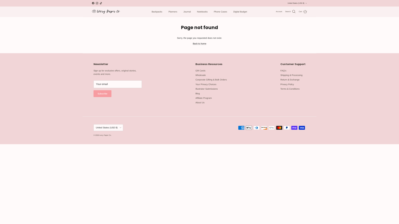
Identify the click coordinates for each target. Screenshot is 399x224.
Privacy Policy (287, 84)
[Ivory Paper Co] (106, 12)
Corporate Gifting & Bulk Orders (211, 79)
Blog (197, 93)
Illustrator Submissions (206, 89)
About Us (199, 102)
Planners (172, 11)
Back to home (199, 43)
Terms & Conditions (290, 89)
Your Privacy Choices (205, 84)
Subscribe (102, 93)
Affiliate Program (203, 98)
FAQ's (283, 70)
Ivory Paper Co (105, 135)
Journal (187, 11)
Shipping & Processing (291, 75)
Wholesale (200, 75)
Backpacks (157, 11)
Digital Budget (240, 11)
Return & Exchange (290, 79)
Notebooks (202, 11)
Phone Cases (220, 11)
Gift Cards (200, 70)
